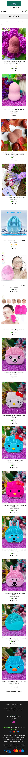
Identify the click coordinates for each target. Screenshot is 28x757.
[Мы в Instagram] (13, 722)
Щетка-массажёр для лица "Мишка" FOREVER (14, 372)
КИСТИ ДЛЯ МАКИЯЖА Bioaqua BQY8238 (14, 197)
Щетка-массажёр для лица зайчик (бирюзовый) (14, 550)
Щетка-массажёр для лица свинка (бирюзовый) (14, 681)
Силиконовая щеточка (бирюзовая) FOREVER (14, 241)
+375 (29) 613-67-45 (14, 7)
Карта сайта (14, 729)
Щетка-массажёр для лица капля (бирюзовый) (14, 638)
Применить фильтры (14, 755)
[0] (25, 11)
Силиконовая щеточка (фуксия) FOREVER (14, 329)
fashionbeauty (14, 715)
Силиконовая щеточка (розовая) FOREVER (14, 285)
